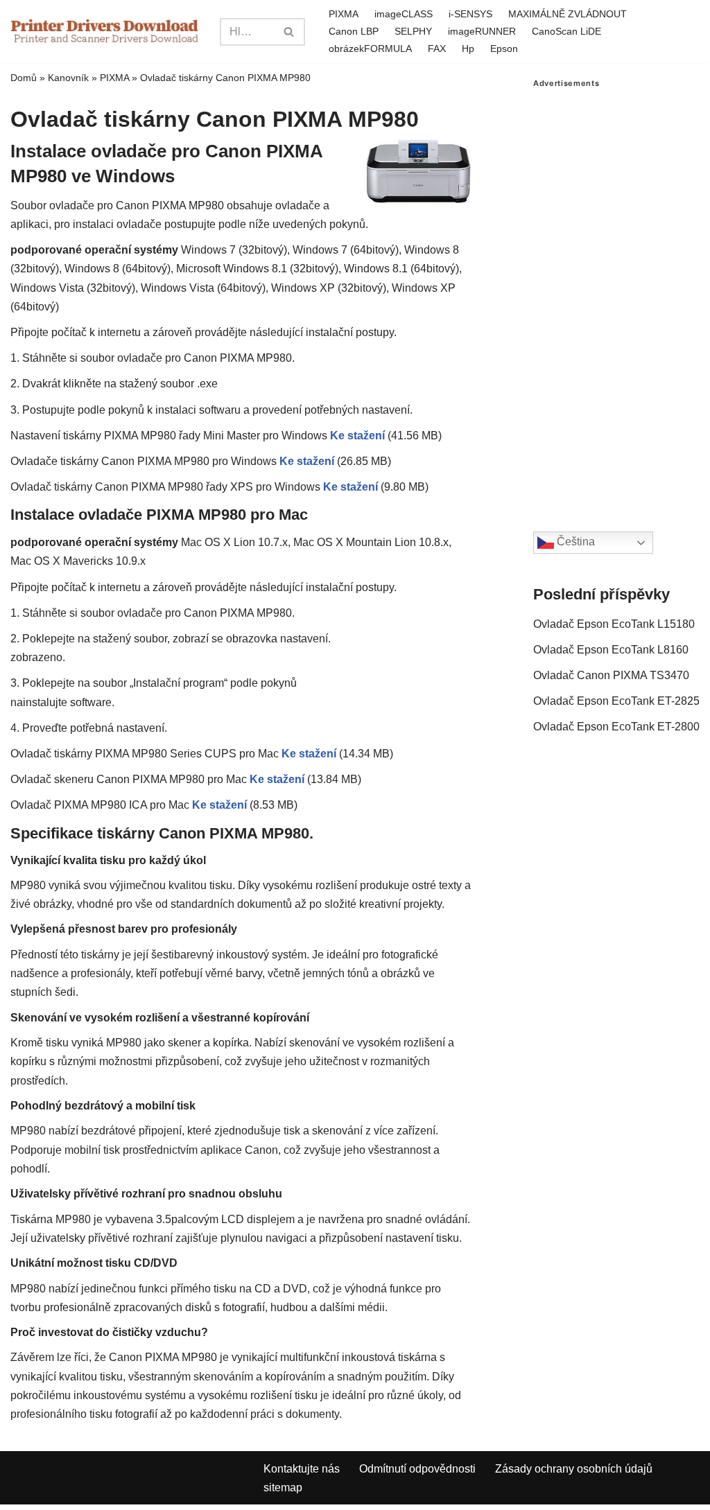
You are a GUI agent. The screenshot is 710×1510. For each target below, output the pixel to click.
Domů (23, 77)
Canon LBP (354, 31)
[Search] (289, 32)
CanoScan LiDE (566, 31)
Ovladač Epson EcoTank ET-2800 (616, 726)
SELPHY (413, 31)
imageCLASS (403, 13)
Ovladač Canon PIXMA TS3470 (611, 675)
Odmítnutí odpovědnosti (417, 1469)
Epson (504, 48)
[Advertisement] (616, 296)
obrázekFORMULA (370, 48)
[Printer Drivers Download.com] (104, 31)
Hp (468, 48)
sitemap (282, 1487)
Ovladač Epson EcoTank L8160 (611, 650)
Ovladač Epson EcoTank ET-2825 (616, 701)
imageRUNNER (482, 31)
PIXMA (343, 13)
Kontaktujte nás (301, 1469)
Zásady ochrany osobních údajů (573, 1469)
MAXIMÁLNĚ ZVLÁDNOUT (567, 13)
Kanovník (68, 77)
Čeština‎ (574, 541)
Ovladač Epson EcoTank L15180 (614, 624)
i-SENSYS (470, 13)
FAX (437, 48)
